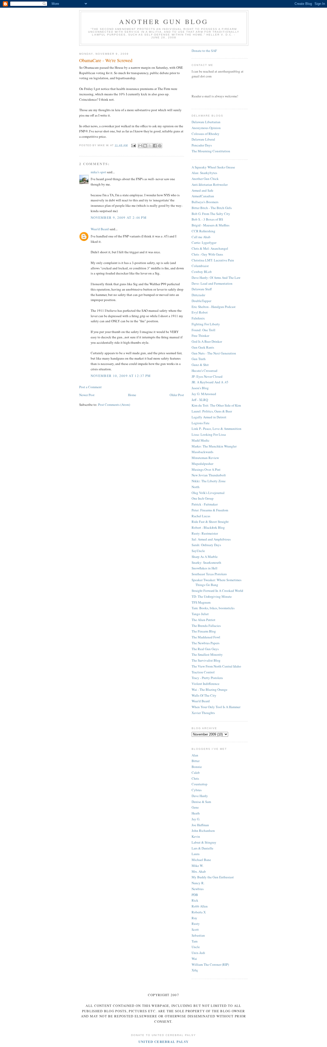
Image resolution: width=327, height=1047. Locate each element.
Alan (195, 755)
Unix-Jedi (198, 952)
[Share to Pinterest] (159, 145)
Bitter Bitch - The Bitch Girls (212, 207)
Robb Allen (200, 906)
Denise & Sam (201, 801)
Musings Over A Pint (206, 469)
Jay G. (196, 819)
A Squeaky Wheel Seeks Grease (213, 167)
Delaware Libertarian (206, 122)
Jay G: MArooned (204, 394)
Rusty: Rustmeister (205, 533)
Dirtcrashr (198, 295)
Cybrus (197, 790)
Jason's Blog (200, 388)
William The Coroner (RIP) (210, 964)
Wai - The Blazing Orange (209, 689)
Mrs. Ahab (199, 871)
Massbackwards (202, 452)
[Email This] (140, 145)
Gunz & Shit (200, 364)
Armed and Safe (202, 190)
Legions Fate (200, 423)
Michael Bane (201, 859)
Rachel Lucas (201, 516)
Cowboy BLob (202, 271)
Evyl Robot (200, 312)
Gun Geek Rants (203, 347)
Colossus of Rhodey (205, 133)
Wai (194, 958)
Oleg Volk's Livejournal (208, 492)
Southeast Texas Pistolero (209, 574)
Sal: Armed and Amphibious (211, 539)
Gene (195, 807)
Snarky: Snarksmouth (206, 562)
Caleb (196, 772)
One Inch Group (203, 498)
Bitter (196, 760)
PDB (195, 894)
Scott (195, 929)
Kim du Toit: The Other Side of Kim (216, 405)
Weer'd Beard (100, 229)
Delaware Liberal (203, 139)
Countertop (199, 784)
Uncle (196, 947)
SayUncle (198, 550)
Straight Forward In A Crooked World (217, 590)
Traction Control (203, 672)
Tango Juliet (200, 614)
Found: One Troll (203, 330)
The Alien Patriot (203, 619)
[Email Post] (133, 145)
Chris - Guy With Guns (207, 254)
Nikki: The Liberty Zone (209, 481)
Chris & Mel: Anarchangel (210, 248)
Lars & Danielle (202, 848)
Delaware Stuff (202, 289)
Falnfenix (198, 318)
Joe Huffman (200, 825)
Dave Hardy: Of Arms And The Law (216, 277)
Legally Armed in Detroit (209, 417)
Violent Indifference (205, 683)
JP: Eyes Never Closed (207, 376)
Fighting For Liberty (206, 324)
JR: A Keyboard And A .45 (210, 382)
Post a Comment (90, 387)
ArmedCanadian (203, 196)
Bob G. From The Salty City (211, 213)
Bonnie (197, 766)
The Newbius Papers (205, 643)
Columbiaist (200, 265)
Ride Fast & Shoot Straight (210, 521)
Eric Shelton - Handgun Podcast (214, 306)
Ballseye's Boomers (205, 202)
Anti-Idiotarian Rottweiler (210, 184)
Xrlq (195, 970)
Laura (196, 854)
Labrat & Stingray (204, 842)
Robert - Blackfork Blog (208, 527)
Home (132, 395)
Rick (195, 900)
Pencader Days (202, 145)
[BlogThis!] (145, 145)
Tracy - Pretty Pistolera (207, 677)
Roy (194, 918)
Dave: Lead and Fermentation (212, 283)
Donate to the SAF (204, 50)
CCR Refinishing (203, 231)
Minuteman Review (205, 457)
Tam (194, 941)
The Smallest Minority (207, 654)
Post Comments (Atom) (114, 404)
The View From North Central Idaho (216, 666)
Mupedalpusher (202, 463)
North (196, 487)
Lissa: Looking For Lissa (209, 434)
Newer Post (87, 395)
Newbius (198, 889)
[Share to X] (150, 145)
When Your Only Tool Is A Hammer (216, 707)
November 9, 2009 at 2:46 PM (119, 217)
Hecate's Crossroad (204, 370)
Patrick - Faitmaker (205, 504)
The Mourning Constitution (211, 151)
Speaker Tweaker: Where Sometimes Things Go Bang (216, 582)
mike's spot (98, 172)
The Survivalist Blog (206, 660)
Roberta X (199, 912)
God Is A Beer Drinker (207, 341)
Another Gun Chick (205, 178)
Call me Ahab (201, 237)
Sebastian (198, 935)
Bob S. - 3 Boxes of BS (207, 219)
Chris (195, 778)
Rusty (196, 923)
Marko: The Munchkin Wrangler (214, 446)
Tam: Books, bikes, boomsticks (213, 608)
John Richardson (203, 830)
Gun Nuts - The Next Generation (214, 353)
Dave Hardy (200, 795)
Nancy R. (198, 883)
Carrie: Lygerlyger (204, 242)
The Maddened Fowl (206, 637)
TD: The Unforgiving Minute (212, 596)
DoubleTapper (201, 300)
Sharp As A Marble (205, 556)
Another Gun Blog (163, 21)
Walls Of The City (204, 695)
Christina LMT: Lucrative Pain (213, 260)
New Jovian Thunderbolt (209, 475)
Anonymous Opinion (206, 127)
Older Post (177, 395)
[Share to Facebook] (154, 145)
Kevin (196, 836)
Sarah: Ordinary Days (206, 545)
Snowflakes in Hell (204, 568)
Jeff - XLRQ (200, 399)
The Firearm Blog (204, 631)
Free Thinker (200, 335)
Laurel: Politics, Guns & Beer (212, 411)
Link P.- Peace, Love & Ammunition (216, 428)
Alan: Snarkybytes (204, 172)
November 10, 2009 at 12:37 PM (121, 375)
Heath (196, 813)
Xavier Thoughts (203, 712)
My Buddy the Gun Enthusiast (213, 877)
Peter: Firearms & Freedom (210, 510)
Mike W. (197, 865)
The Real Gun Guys (205, 649)
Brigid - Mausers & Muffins (210, 225)
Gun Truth (199, 358)
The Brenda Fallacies (206, 625)
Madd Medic (200, 440)
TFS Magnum (201, 602)
